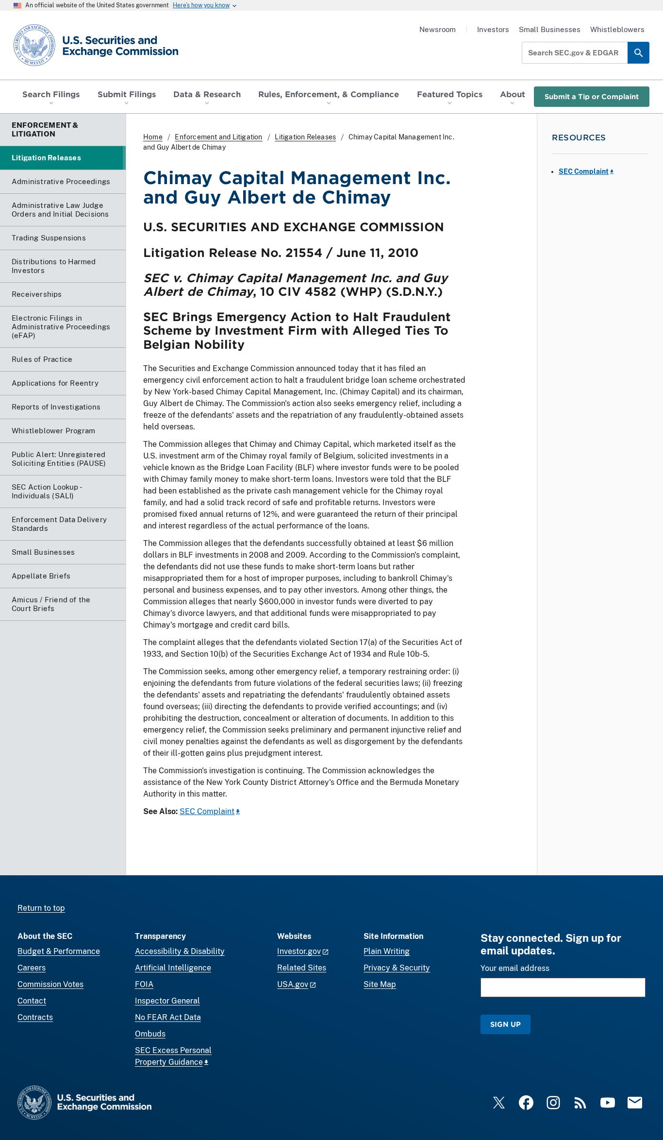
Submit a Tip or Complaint (592, 96)
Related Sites (301, 967)
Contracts (35, 1017)
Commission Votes (50, 984)
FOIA (144, 984)
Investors (493, 29)
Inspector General (167, 1000)
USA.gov (292, 984)
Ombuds (150, 1033)
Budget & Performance (58, 951)
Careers (31, 967)
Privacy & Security (397, 967)
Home (153, 137)
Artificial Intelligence (173, 967)
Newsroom (437, 29)
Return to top (41, 908)
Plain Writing (387, 951)
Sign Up (505, 1024)
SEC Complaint (207, 811)
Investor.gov (299, 951)
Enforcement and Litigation (218, 137)
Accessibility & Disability (180, 951)
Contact (31, 1000)
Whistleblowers (617, 29)
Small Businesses (549, 29)
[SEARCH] (638, 53)
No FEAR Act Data (168, 1017)
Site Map (380, 984)
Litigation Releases (305, 137)
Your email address (515, 968)
